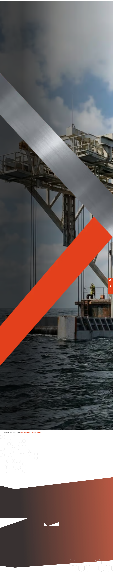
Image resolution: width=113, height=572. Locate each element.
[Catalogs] (110, 286)
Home (6, 432)
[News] (110, 291)
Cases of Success (14, 432)
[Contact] (110, 280)
